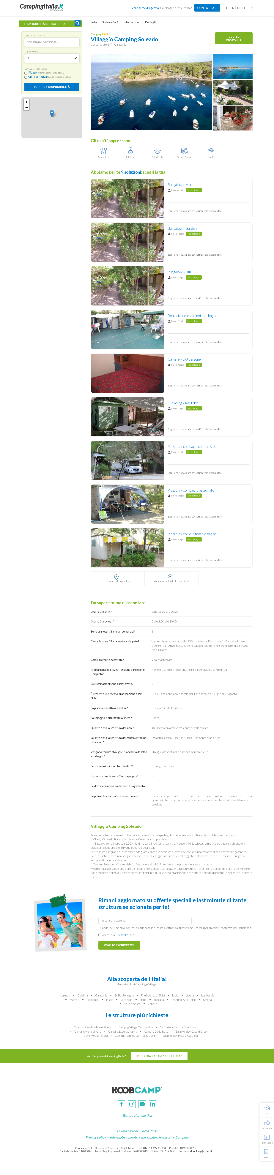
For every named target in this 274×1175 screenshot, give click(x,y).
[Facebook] (121, 1104)
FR (246, 7)
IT (226, 7)
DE (239, 7)
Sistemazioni (110, 22)
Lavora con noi (127, 1131)
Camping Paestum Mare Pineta (92, 1027)
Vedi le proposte (234, 38)
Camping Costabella (96, 1035)
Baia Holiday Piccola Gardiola (180, 1035)
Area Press (149, 1131)
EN (232, 7)
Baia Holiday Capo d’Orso (191, 1031)
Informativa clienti (123, 1137)
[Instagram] (132, 1104)
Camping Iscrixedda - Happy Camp (135, 1035)
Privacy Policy (124, 935)
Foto (94, 22)
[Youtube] (142, 1104)
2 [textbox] (28, 58)
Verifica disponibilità (52, 87)
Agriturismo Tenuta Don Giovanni (180, 1027)
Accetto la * (118, 935)
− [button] (26, 107)
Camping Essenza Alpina (122, 1031)
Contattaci (207, 7)
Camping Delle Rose (156, 1031)
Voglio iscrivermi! (119, 945)
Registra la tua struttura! (159, 1056)
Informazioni (131, 22)
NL (252, 7)
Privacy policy (96, 1137)
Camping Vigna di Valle (87, 1031)
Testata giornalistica (137, 1115)
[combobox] (52, 58)
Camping (181, 1137)
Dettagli (150, 22)
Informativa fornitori (156, 1137)
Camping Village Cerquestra (136, 1027)
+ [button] (26, 102)
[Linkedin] (152, 1104)
